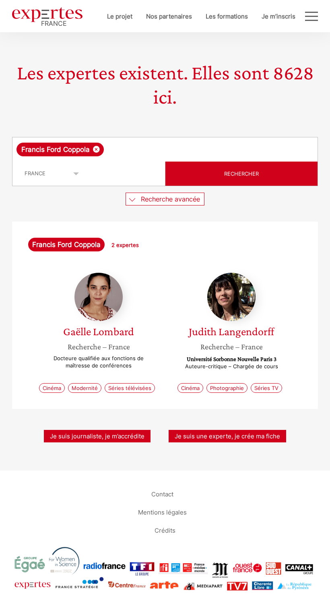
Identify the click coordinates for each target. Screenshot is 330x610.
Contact (162, 494)
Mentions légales (162, 512)
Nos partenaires (169, 16)
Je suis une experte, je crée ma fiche (227, 436)
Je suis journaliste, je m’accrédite (97, 436)
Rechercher (241, 173)
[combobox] (165, 149)
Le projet (119, 16)
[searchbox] (169, 149)
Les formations (227, 16)
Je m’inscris (278, 16)
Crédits (165, 530)
